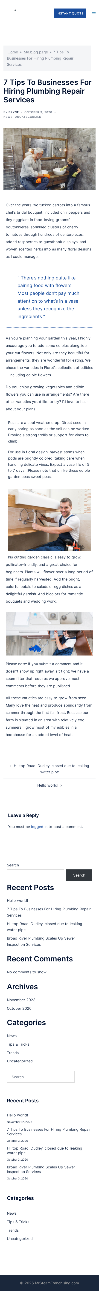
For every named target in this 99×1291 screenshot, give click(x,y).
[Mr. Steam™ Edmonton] (14, 13)
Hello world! (47, 785)
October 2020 (19, 1008)
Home (13, 52)
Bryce (14, 112)
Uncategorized (28, 116)
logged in (39, 826)
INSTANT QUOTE (70, 13)
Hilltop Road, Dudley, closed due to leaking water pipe (44, 1150)
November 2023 (21, 1000)
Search (13, 865)
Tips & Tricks (18, 1044)
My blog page (36, 52)
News (8, 116)
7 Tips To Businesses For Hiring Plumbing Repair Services (49, 1131)
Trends (13, 1052)
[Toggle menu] (94, 13)
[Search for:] (41, 1077)
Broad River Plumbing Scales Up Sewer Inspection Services (41, 1169)
